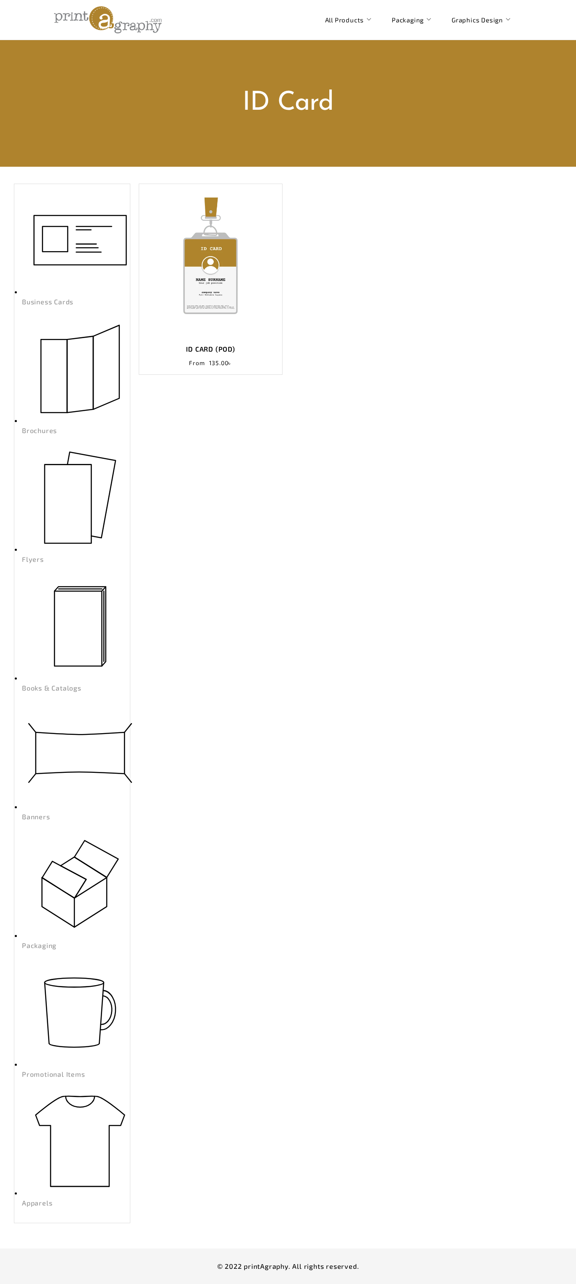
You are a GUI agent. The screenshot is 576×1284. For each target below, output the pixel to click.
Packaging (408, 20)
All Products (344, 20)
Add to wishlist (252, 209)
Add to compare (269, 209)
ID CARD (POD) (210, 349)
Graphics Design (477, 20)
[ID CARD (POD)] (210, 259)
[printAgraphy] (107, 19)
